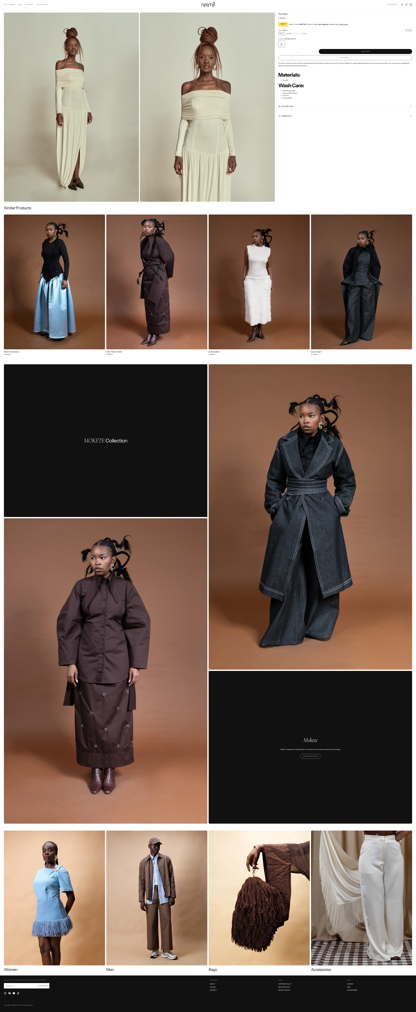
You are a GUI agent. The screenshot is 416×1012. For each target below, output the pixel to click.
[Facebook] (9, 993)
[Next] (411, 209)
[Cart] (411, 4)
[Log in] (406, 4)
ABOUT (212, 984)
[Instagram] (5, 993)
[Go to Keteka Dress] (259, 281)
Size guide (408, 30)
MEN (20, 4)
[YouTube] (14, 993)
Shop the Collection (310, 756)
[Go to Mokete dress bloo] (54, 281)
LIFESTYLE (29, 4)
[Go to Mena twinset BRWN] (156, 281)
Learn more (343, 24)
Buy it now (345, 57)
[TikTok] (18, 993)
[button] (402, 4)
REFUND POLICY (284, 987)
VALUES (212, 987)
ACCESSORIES (352, 990)
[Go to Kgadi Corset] (361, 281)
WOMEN (12, 4)
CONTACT (213, 990)
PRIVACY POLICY (284, 990)
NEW (5, 4)
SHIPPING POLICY (284, 984)
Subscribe (43, 986)
